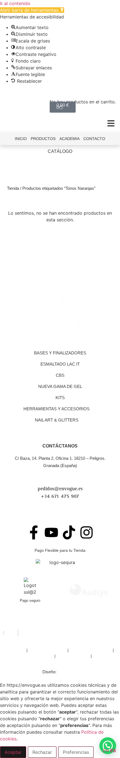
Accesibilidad (104, 656)
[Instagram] (86, 532)
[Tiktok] (69, 532)
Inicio (21, 138)
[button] (32, 10)
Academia (69, 138)
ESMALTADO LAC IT (60, 364)
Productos (43, 138)
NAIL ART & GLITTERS (56, 420)
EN (106, 750)
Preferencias (76, 752)
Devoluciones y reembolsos (29, 656)
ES (113, 750)
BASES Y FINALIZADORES (60, 352)
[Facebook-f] (34, 532)
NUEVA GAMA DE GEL (60, 386)
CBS (60, 375)
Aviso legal (15, 650)
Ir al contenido (15, 3)
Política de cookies (73, 656)
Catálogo (60, 151)
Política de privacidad (47, 650)
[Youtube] (51, 532)
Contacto (94, 138)
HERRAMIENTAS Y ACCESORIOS (56, 408)
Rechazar (42, 752)
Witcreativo (67, 671)
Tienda (13, 188)
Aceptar (13, 752)
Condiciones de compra (91, 650)
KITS (60, 397)
